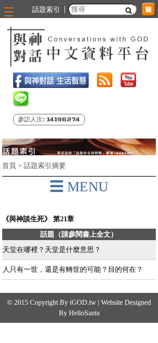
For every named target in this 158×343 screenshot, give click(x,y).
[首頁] (79, 47)
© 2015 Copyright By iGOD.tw (51, 302)
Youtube (128, 80)
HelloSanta (84, 313)
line (21, 98)
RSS (104, 80)
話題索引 (46, 9)
